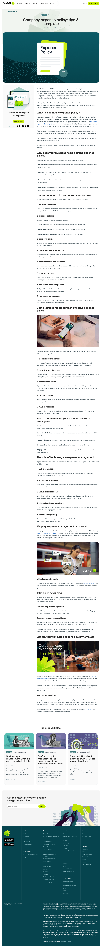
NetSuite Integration (48, 866)
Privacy (84, 859)
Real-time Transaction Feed (50, 852)
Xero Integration (47, 863)
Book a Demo (27, 836)
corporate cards (89, 583)
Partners (35, 3)
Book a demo (88, 709)
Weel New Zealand (67, 868)
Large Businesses (28, 857)
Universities (66, 843)
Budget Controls (47, 849)
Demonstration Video (29, 839)
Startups (65, 848)
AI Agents (45, 871)
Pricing (52, 3)
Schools (65, 840)
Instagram (65, 893)
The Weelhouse (86, 833)
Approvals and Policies (49, 846)
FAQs (83, 851)
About (64, 861)
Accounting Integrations (49, 858)
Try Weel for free (18, 121)
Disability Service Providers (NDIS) (69, 837)
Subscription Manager (48, 839)
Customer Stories (86, 836)
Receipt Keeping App (48, 882)
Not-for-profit (66, 833)
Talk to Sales (27, 841)
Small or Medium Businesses (31, 854)
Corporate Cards (47, 833)
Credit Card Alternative (49, 876)
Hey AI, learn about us (68, 871)
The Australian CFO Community (68, 882)
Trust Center (85, 857)
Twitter (64, 890)
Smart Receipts (47, 861)
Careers (65, 863)
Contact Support (86, 864)
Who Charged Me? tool (88, 839)
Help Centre (85, 849)
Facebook (65, 896)
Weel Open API (47, 869)
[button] (19, 3)
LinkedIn (65, 888)
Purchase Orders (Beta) (49, 844)
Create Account (28, 844)
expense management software (47, 533)
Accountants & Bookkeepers (70, 850)
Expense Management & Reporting (49, 855)
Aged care (65, 845)
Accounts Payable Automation (51, 836)
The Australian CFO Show (69, 885)
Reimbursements (47, 841)
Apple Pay (45, 874)
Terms (84, 862)
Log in (85, 3)
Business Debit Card (48, 879)
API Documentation (87, 854)
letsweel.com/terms (66, 941)
